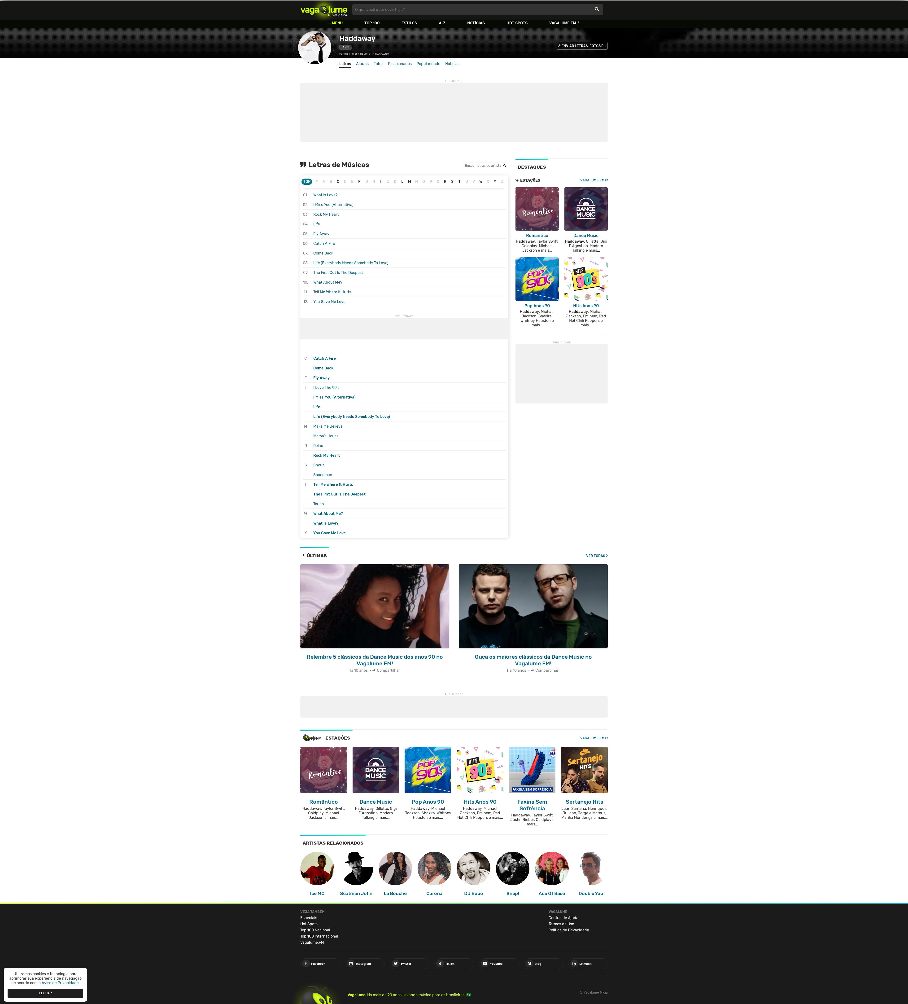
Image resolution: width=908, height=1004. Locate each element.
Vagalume (324, 9)
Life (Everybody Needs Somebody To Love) (350, 263)
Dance (345, 47)
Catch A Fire (324, 243)
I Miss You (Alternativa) (333, 204)
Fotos (378, 63)
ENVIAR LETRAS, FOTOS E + (584, 46)
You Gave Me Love (329, 301)
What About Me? (327, 282)
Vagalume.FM (562, 23)
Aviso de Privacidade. (61, 983)
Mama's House (326, 436)
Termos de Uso (561, 924)
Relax (318, 445)
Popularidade (428, 63)
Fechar (45, 993)
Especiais (308, 918)
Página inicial (348, 54)
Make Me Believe (328, 426)
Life (316, 224)
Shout (318, 465)
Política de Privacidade (569, 930)
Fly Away (321, 234)
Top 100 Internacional (319, 936)
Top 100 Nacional (315, 930)
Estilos (409, 23)
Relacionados (400, 63)
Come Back (323, 253)
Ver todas (595, 556)
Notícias (476, 23)
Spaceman (322, 475)
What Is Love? (325, 195)
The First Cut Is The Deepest (338, 272)
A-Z (442, 23)
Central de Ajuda (563, 918)
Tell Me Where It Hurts (332, 292)
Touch (318, 504)
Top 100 (372, 23)
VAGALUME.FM (592, 180)
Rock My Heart (326, 214)
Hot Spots (517, 23)
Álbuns (362, 63)
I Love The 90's (326, 387)
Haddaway (357, 38)
